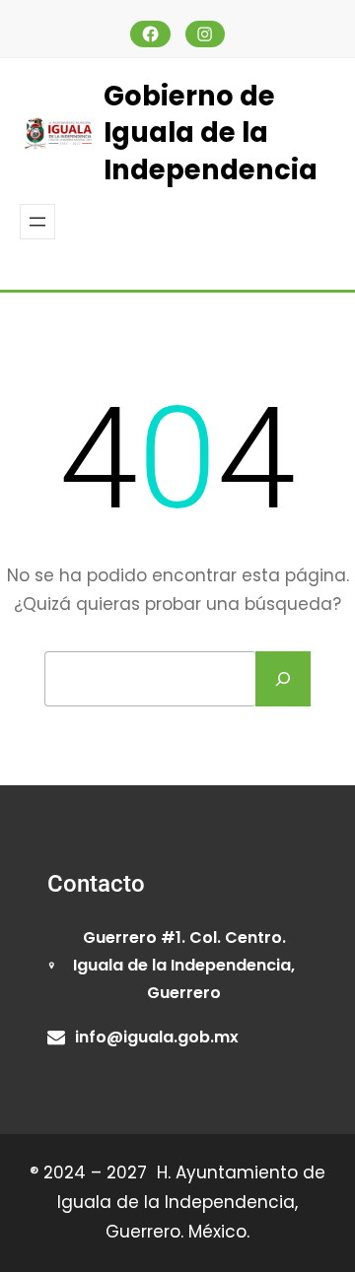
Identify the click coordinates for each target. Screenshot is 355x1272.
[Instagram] (205, 34)
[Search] (283, 678)
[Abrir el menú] (37, 221)
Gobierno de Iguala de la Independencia (211, 133)
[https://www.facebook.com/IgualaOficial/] (150, 34)
